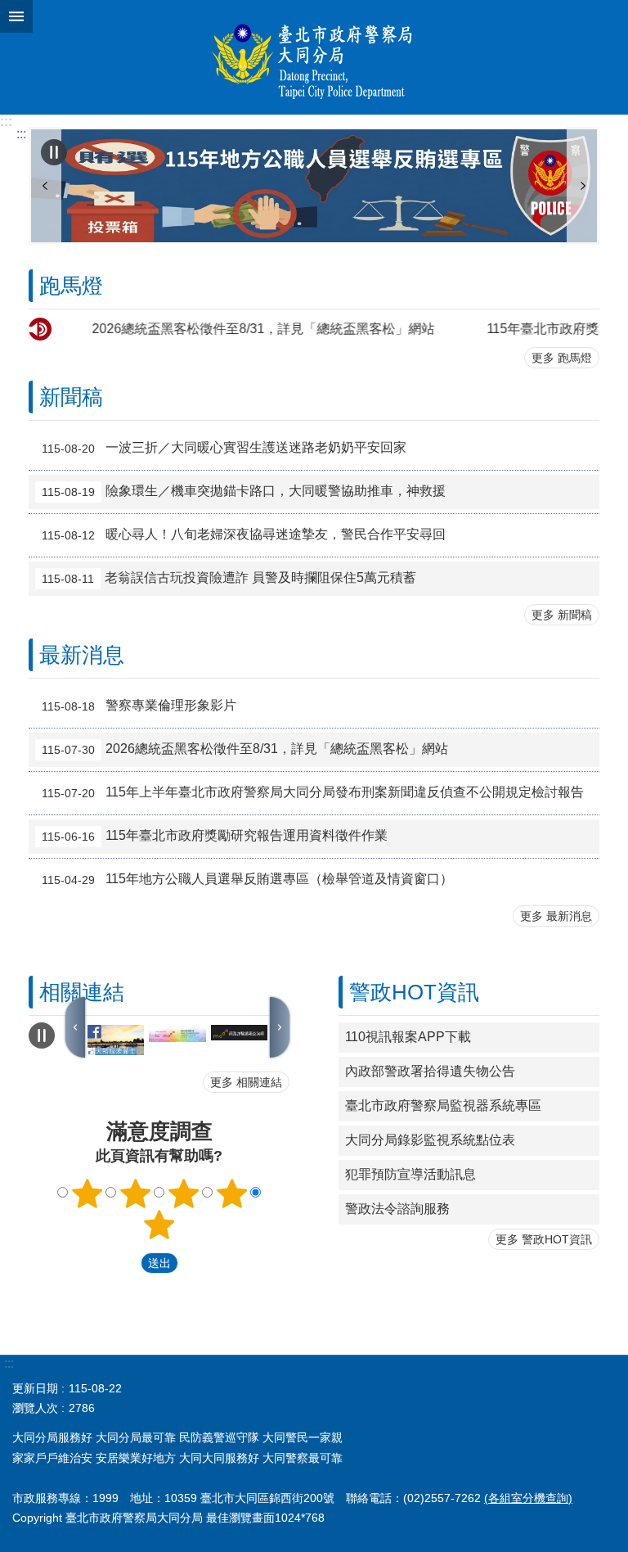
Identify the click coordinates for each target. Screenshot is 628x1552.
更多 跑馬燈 (562, 320)
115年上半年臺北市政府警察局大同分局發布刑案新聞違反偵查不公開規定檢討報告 (313, 754)
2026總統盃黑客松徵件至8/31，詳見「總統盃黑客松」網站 (233, 291)
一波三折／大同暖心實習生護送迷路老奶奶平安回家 (224, 411)
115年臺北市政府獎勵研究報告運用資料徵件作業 (215, 798)
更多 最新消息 (556, 878)
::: (6, 122)
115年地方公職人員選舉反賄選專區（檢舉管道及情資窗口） (247, 841)
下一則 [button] (583, 167)
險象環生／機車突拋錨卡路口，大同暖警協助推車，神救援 (244, 454)
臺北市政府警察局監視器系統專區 (443, 1069)
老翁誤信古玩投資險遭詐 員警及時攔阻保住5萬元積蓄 (229, 541)
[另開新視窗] (314, 167)
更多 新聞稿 (562, 577)
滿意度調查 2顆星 (134, 1156)
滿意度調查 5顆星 (159, 1187)
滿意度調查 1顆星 (86, 1156)
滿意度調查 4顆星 (231, 1156)
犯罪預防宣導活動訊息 (410, 1137)
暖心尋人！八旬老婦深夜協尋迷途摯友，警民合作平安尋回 (244, 497)
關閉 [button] (16, 16)
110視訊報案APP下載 (408, 1000)
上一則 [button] (45, 167)
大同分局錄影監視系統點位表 (430, 1103)
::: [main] (21, 134)
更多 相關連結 (246, 1045)
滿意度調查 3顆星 (183, 1156)
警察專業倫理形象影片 (139, 668)
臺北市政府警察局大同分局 (314, 57)
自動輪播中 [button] (54, 152)
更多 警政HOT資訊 (544, 1202)
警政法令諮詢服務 (397, 1172)
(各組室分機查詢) (528, 1460)
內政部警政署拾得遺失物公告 (430, 1034)
